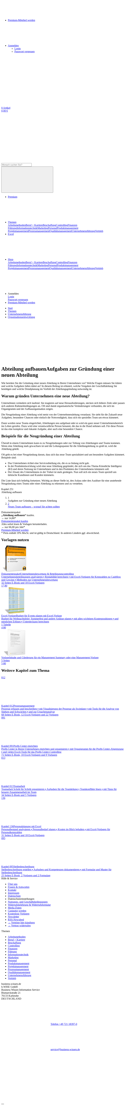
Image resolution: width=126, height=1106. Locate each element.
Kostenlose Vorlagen (18, 913)
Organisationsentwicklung (21, 317)
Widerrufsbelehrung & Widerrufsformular (29, 904)
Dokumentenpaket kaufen (14, 521)
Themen (12, 222)
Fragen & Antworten (18, 887)
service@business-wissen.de (65, 1049)
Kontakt (12, 890)
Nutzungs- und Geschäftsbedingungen (28, 901)
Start (10, 308)
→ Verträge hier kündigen (21, 922)
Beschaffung (49, 225)
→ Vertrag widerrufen (19, 925)
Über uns (12, 884)
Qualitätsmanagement (60, 231)
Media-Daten (14, 907)
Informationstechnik (27, 228)
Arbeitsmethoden (17, 225)
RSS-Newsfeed (16, 919)
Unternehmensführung (83, 231)
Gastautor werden (17, 910)
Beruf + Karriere (34, 225)
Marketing (42, 228)
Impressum (13, 893)
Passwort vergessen (24, 51)
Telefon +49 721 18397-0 (64, 1024)
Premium (12, 196)
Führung (12, 228)
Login (17, 48)
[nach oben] (2, 1104)
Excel (11, 234)
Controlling (62, 225)
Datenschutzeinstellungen (21, 898)
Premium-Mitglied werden (21, 302)
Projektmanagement (18, 231)
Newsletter (13, 916)
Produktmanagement (67, 228)
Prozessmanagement (38, 231)
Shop (10, 259)
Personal (52, 228)
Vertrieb (99, 231)
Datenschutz (14, 895)
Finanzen (72, 225)
